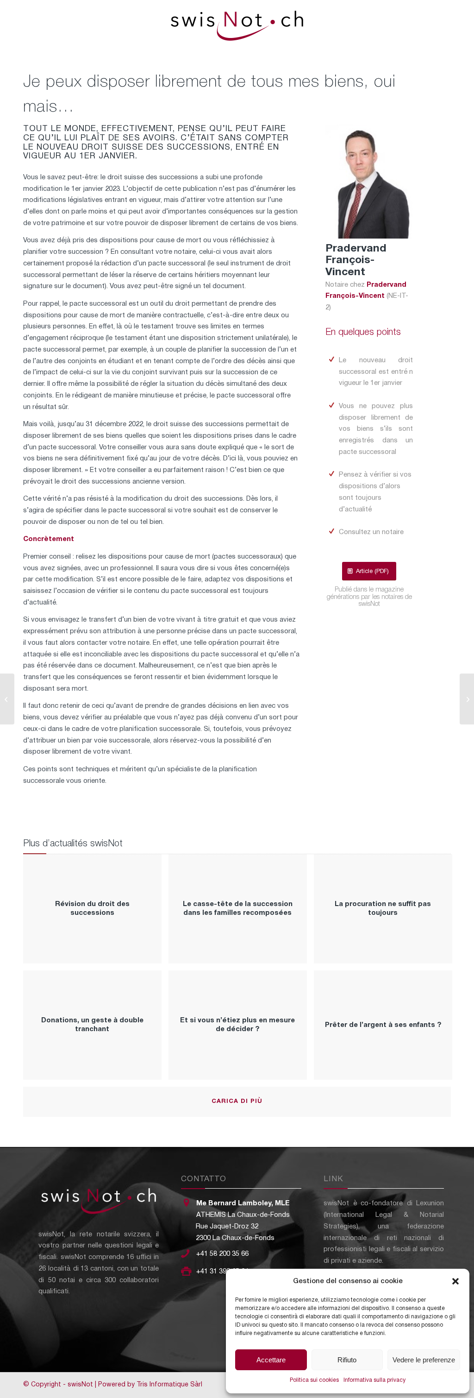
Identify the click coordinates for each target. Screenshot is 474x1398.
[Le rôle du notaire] (7, 699)
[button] (455, 1281)
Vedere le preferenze (424, 1360)
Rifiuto (346, 1360)
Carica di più (237, 1101)
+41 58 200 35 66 (222, 1254)
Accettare (271, 1360)
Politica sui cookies (314, 1380)
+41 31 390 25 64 (222, 1271)
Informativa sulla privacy (374, 1380)
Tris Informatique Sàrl (169, 1385)
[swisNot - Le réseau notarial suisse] (237, 23)
